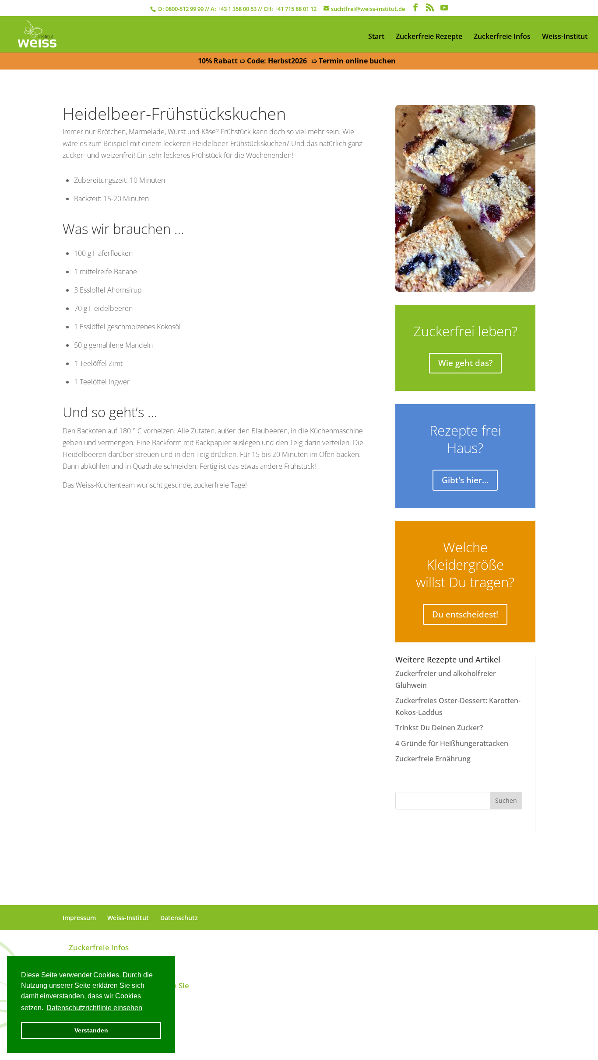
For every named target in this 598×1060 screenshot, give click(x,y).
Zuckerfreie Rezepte (429, 36)
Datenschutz (179, 918)
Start (376, 36)
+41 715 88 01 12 (295, 9)
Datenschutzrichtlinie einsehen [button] (94, 1007)
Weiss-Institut (564, 36)
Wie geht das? (465, 363)
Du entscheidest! (465, 614)
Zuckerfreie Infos (502, 36)
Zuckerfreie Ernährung (433, 759)
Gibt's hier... (465, 480)
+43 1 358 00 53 (237, 9)
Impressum (79, 918)
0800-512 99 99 (184, 9)
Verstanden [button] (91, 1030)
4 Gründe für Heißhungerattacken (451, 743)
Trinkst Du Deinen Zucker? (439, 727)
